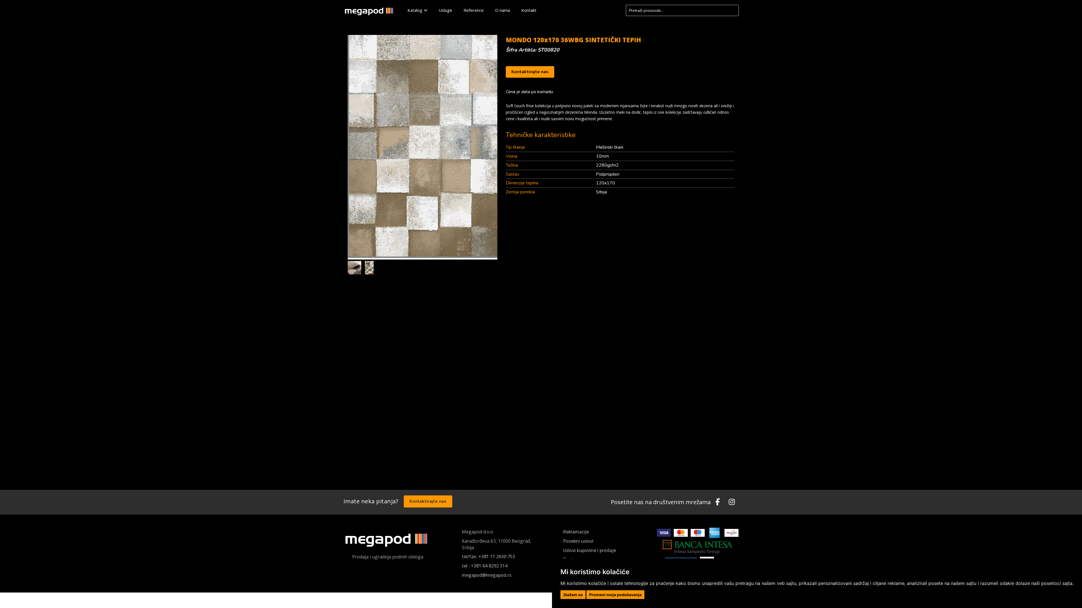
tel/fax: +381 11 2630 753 (488, 556)
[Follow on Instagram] (732, 502)
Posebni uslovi (578, 541)
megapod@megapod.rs (486, 575)
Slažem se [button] (573, 594)
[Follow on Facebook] (718, 502)
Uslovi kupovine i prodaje (589, 550)
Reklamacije (576, 532)
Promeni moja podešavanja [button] (615, 594)
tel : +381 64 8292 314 (484, 566)
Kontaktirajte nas (530, 72)
